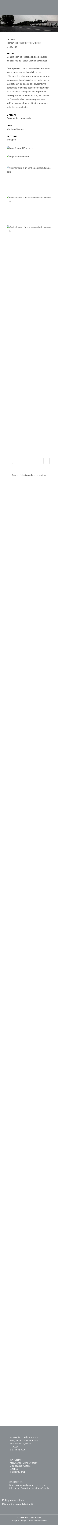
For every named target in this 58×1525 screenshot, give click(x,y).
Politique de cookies (13, 1500)
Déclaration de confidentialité (17, 1504)
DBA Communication (37, 1520)
